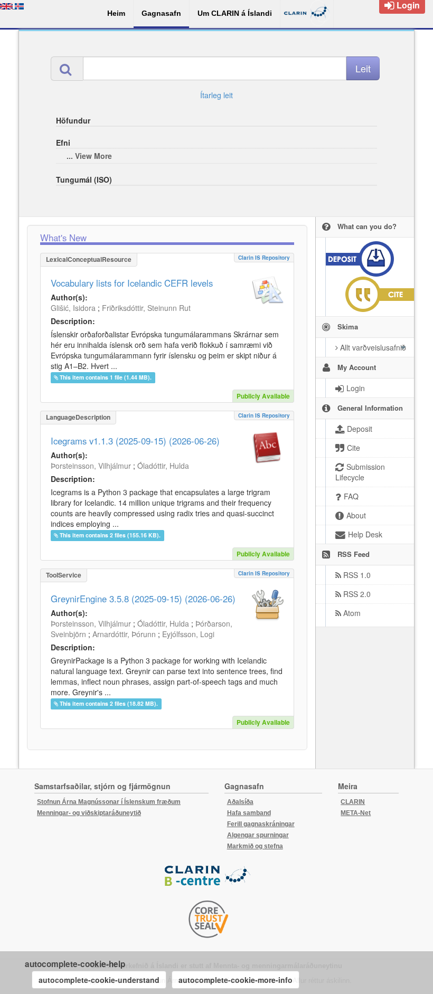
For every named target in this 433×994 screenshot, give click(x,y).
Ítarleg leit (216, 95)
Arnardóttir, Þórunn (124, 634)
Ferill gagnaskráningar (261, 824)
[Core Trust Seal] (208, 919)
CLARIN (353, 802)
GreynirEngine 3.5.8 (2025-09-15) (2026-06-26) (143, 598)
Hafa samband (249, 813)
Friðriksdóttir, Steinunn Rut (146, 307)
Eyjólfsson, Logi (188, 634)
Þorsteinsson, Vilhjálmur (91, 465)
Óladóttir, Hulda (163, 465)
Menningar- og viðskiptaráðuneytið (89, 813)
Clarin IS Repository (264, 257)
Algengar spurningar (258, 835)
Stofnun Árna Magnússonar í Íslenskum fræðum (109, 802)
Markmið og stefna (255, 846)
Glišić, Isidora (73, 307)
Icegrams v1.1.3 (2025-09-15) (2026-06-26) (135, 440)
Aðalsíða (240, 802)
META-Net (356, 813)
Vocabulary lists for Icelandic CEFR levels (132, 283)
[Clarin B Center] (208, 876)
